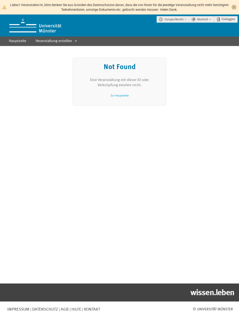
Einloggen (228, 19)
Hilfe (75, 309)
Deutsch (202, 19)
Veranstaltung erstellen (53, 41)
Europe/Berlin (174, 19)
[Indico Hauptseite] (30, 25)
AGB (64, 309)
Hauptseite (17, 41)
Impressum (18, 309)
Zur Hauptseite (120, 95)
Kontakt (92, 309)
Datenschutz (44, 309)
